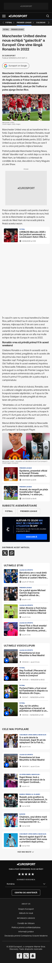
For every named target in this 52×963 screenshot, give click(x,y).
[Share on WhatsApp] (11, 553)
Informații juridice (26, 931)
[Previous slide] (3, 22)
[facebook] (19, 956)
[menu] (48, 16)
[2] (22, 874)
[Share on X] (5, 553)
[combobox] (26, 884)
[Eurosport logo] (17, 16)
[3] (26, 874)
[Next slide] (49, 22)
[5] (32, 874)
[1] (19, 874)
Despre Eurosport (26, 909)
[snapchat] (32, 956)
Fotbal (6, 29)
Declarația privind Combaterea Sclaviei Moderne (26, 936)
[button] (4, 16)
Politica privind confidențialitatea (26, 927)
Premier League (17, 29)
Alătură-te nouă (26, 913)
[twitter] (26, 956)
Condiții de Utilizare (26, 923)
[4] (29, 874)
